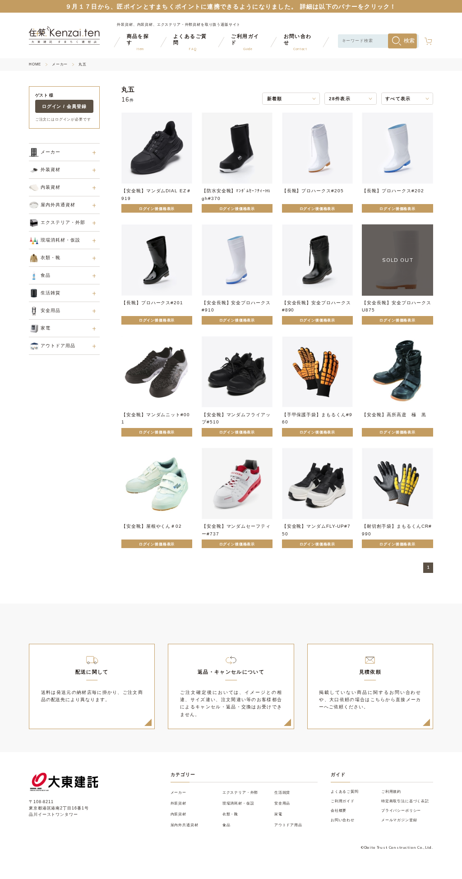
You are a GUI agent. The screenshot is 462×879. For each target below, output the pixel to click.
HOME (35, 64)
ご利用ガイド (343, 801)
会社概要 (338, 810)
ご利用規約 (391, 791)
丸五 (83, 64)
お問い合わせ (343, 820)
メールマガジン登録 (399, 820)
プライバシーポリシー (401, 810)
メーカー (60, 64)
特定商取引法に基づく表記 (405, 801)
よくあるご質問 (345, 791)
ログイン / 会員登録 (64, 106)
